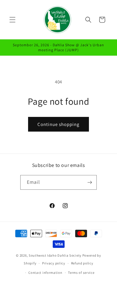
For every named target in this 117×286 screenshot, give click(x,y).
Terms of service (81, 272)
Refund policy (82, 263)
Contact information (45, 272)
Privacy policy (53, 263)
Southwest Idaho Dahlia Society (55, 255)
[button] (12, 20)
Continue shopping (58, 124)
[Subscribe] (89, 182)
